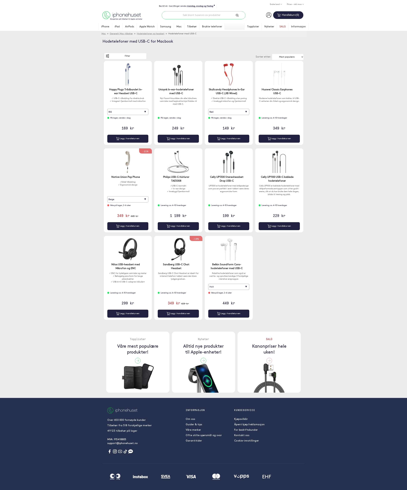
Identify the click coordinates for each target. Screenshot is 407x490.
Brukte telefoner (212, 26)
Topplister (253, 26)
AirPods (129, 26)
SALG (282, 26)
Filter (127, 56)
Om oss (190, 419)
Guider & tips (194, 424)
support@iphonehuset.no (122, 443)
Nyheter (269, 26)
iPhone (105, 26)
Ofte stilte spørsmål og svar (204, 435)
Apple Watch (147, 26)
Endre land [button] (275, 4)
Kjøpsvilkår (241, 419)
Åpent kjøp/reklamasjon (249, 424)
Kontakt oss (241, 435)
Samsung (165, 26)
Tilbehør (192, 26)
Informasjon (298, 26)
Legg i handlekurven (129, 139)
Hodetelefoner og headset (150, 34)
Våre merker (193, 430)
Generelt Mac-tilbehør (121, 34)
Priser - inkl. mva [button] (294, 4)
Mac (179, 26)
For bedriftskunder (246, 430)
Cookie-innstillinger (246, 441)
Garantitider (194, 441)
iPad (117, 26)
